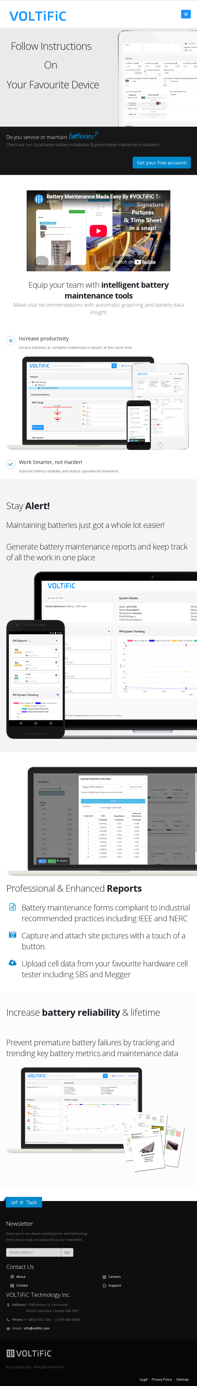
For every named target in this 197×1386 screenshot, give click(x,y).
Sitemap (182, 1379)
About (20, 1277)
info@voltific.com (37, 1328)
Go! (67, 1252)
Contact (22, 1285)
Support (115, 1285)
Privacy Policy (162, 1379)
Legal (143, 1379)
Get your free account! (161, 163)
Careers (115, 1277)
